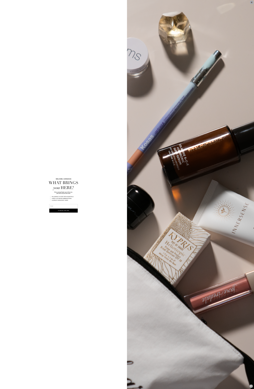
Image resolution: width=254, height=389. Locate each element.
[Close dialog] (251, 2)
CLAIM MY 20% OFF (63, 210)
